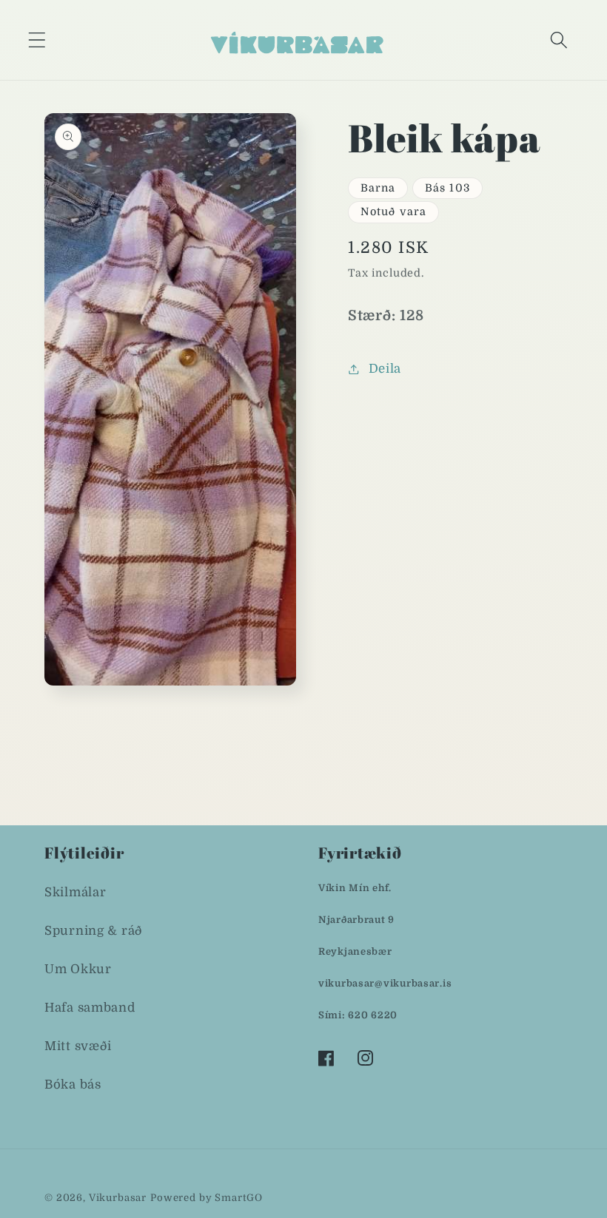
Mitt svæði (78, 1046)
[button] (37, 39)
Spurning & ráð (93, 931)
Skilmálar (75, 892)
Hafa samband (89, 1008)
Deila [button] (385, 369)
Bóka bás (72, 1084)
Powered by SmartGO (206, 1197)
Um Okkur (78, 969)
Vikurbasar (118, 1197)
